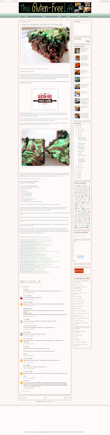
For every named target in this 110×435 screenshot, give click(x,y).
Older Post (67, 397)
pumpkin (79, 216)
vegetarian (81, 227)
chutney (86, 198)
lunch (81, 210)
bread (88, 190)
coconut (76, 199)
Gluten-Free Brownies (39, 270)
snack (76, 221)
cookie (76, 201)
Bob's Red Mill (78, 290)
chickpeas (86, 196)
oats (80, 213)
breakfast (80, 192)
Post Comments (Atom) (48, 401)
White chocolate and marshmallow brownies (43, 245)
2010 (77, 173)
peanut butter (82, 214)
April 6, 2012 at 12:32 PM (28, 355)
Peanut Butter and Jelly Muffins (81, 144)
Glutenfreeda (78, 308)
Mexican (81, 185)
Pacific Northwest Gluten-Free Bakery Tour (85, 50)
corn (82, 201)
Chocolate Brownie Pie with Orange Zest (44, 239)
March (79, 165)
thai (79, 223)
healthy (77, 208)
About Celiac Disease (35, 16)
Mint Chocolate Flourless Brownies (39, 271)
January (80, 169)
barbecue (77, 189)
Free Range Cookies (79, 301)
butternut (76, 195)
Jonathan (25, 332)
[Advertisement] (30, 419)
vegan (88, 225)
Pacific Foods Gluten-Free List (82, 318)
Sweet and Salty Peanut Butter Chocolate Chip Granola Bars (84, 57)
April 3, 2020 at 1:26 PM (28, 388)
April (79, 135)
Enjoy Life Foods (79, 299)
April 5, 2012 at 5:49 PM (28, 335)
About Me (84, 16)
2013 (77, 125)
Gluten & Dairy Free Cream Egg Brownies (43, 241)
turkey (79, 225)
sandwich (77, 219)
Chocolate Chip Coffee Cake (84, 107)
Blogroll (63, 16)
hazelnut (85, 206)
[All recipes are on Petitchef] (79, 272)
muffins (85, 211)
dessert (34, 282)
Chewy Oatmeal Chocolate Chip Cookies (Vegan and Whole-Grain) (85, 115)
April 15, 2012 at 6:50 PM (28, 368)
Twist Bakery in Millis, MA (81, 342)
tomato (88, 223)
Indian (76, 185)
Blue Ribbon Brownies (42, 257)
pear (89, 214)
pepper (77, 215)
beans (82, 189)
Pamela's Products (79, 320)
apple (82, 186)
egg (79, 205)
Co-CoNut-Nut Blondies (40, 268)
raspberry (77, 218)
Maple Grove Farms (79, 315)
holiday (88, 208)
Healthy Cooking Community (80, 258)
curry (86, 201)
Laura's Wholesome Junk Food (82, 313)
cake (82, 195)
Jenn (24, 289)
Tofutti (76, 337)
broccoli (88, 192)
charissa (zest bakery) (28, 325)
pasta (86, 212)
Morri (24, 346)
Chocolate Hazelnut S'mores (85, 92)
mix (81, 211)
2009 (77, 175)
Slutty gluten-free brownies (41, 248)
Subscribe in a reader (80, 236)
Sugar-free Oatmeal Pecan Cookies (84, 71)
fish (83, 205)
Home (23, 16)
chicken (78, 196)
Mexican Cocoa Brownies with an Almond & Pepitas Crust (47, 251)
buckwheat (86, 193)
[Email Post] (39, 281)
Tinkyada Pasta (78, 334)
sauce (82, 219)
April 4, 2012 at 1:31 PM (28, 323)
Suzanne (25, 365)
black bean (77, 190)
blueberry (83, 190)
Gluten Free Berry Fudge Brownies (43, 272)
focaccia (87, 205)
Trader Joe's (78, 339)
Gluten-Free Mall (79, 303)
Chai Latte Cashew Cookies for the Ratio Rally (85, 86)
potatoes (88, 215)
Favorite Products (52, 16)
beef (87, 189)
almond (76, 186)
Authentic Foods (78, 284)
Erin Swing (26, 295)
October (80, 131)
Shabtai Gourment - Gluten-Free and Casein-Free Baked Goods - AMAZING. (82, 327)
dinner (88, 203)
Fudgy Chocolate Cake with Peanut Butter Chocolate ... (82, 139)
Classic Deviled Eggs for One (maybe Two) (81, 148)
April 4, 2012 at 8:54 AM (28, 305)
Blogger (83, 432)
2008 (77, 178)
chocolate (30, 282)
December (80, 129)
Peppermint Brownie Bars (45, 244)
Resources (73, 16)
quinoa (86, 216)
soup (82, 221)
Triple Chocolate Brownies (38, 242)
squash (78, 222)
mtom (24, 380)
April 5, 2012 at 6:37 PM (28, 343)
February (80, 167)
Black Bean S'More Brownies (44, 265)
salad (87, 218)
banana (86, 188)
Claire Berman (26, 302)
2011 (77, 171)
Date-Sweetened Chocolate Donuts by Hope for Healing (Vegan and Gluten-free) (85, 101)
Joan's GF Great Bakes (80, 310)
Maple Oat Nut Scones (80, 151)
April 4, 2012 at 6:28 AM (28, 292)
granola (76, 206)
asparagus (88, 186)
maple (76, 211)
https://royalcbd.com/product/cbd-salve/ (32, 386)
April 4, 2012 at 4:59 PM (28, 329)
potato (82, 215)
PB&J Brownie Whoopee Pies (40, 250)
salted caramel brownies (37, 252)
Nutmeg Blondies (44, 254)
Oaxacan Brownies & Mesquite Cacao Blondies (44, 264)
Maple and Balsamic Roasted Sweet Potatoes (85, 64)
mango (87, 210)
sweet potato (85, 222)
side (86, 219)
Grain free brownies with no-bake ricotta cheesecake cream (40, 258)
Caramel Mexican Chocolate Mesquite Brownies (50, 267)
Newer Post (23, 397)
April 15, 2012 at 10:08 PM (29, 378)
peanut (76, 214)
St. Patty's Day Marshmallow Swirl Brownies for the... (81, 160)
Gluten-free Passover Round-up (82, 155)
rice (82, 218)
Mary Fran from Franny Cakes (43, 113)
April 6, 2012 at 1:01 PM (28, 362)
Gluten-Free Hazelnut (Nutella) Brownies (42, 262)
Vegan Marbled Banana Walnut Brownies (44, 260)
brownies (25, 282)
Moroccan (87, 185)
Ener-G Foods (78, 296)
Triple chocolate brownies (42, 247)
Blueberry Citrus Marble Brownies (39, 255)
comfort (85, 199)
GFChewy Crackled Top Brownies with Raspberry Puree (47, 261)
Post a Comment (25, 391)
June (79, 133)
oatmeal (76, 212)
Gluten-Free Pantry (79, 306)
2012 (77, 127)
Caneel (24, 319)
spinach (88, 221)
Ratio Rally (38, 282)
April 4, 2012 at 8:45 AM (28, 299)
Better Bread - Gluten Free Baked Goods (81, 287)
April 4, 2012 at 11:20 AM (28, 316)
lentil (78, 210)
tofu (83, 223)
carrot (88, 195)
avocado (79, 188)
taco (75, 223)
